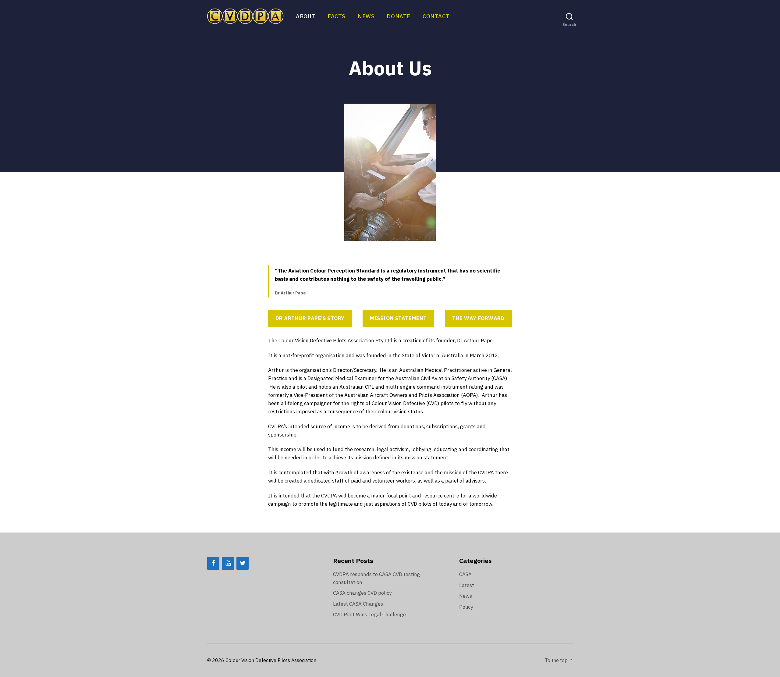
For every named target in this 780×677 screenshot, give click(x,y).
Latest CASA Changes (358, 603)
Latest (466, 585)
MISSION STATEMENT (398, 318)
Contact (436, 16)
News (366, 16)
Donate (398, 16)
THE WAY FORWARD (478, 318)
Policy (466, 607)
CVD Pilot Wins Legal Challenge (369, 614)
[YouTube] (228, 563)
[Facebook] (213, 563)
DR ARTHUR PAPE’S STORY (309, 318)
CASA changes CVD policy (362, 593)
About (305, 16)
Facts (337, 16)
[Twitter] (242, 563)
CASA (465, 574)
